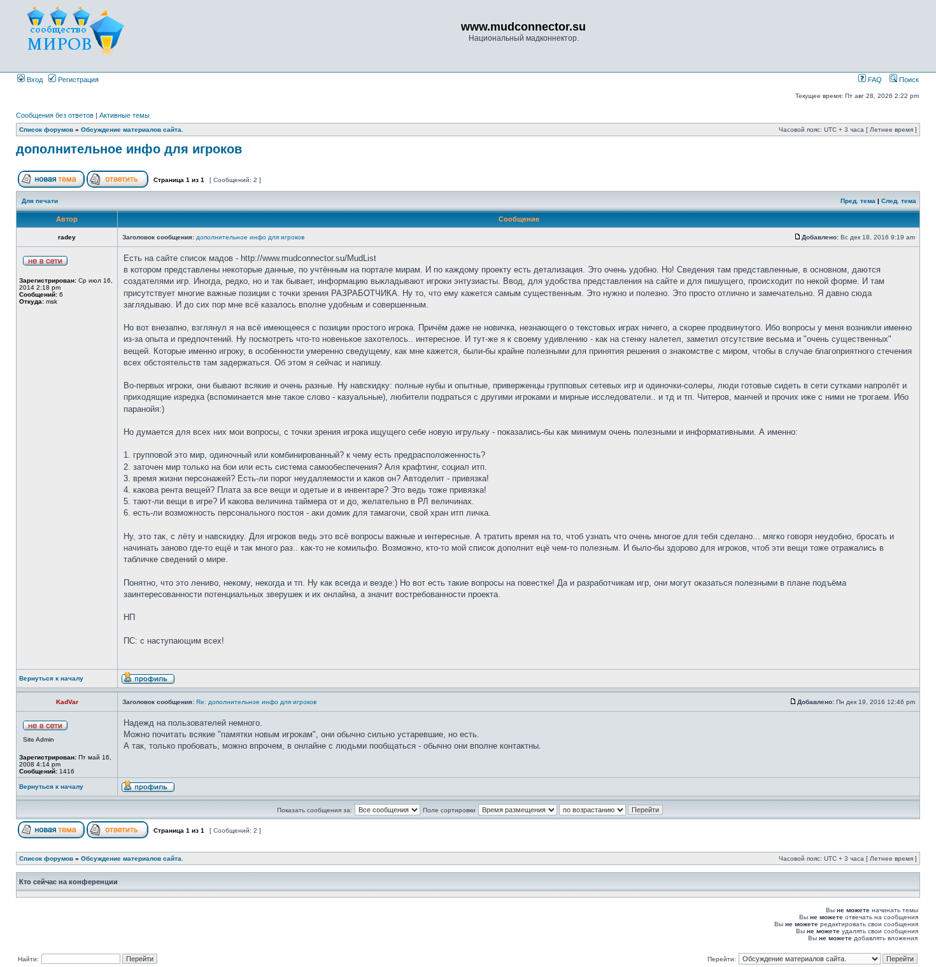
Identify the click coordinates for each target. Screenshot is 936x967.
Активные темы (124, 115)
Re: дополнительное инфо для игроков (256, 701)
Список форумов (46, 129)
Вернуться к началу (51, 678)
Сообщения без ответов (55, 115)
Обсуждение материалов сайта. (132, 129)
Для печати (40, 200)
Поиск (908, 79)
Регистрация (77, 79)
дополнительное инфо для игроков (129, 149)
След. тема (898, 200)
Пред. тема (858, 200)
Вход (34, 79)
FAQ (874, 79)
